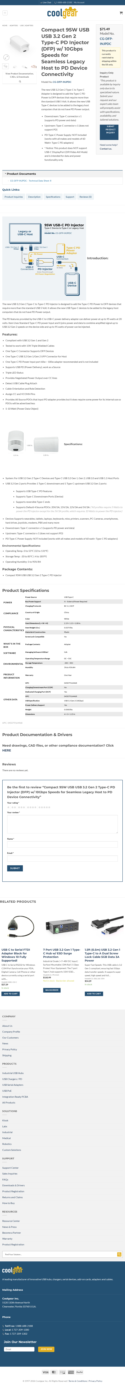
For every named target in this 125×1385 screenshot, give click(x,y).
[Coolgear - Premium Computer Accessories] (62, 12)
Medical (6, 1138)
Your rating (13, 802)
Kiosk (5, 1120)
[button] (5, 12)
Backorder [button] (51, 990)
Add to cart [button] (11, 994)
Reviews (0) (86, 196)
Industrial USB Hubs (13, 1073)
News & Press (9, 1226)
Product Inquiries (14, 196)
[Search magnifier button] (119, 1254)
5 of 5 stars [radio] (43, 807)
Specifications (53, 196)
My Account (79, 2)
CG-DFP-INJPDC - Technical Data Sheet (29, 181)
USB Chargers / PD (12, 1078)
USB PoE (7, 1090)
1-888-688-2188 (64, 2)
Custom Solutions (11, 1149)
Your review (13, 812)
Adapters (14, 25)
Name (10, 838)
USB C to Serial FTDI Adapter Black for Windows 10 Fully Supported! (16, 955)
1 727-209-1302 (18, 1333)
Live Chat (47, 2)
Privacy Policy (9, 1049)
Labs (4, 1126)
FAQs (5, 1179)
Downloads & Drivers (13, 1185)
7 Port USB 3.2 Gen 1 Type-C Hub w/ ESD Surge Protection (61, 953)
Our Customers (10, 1037)
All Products (8, 1102)
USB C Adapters (26, 25)
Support (70, 196)
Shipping (6, 1055)
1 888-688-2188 (24, 1325)
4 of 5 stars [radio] (31, 807)
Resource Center (11, 1220)
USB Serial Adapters (12, 1084)
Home (4, 25)
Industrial (7, 1132)
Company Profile (11, 1031)
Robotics (7, 1143)
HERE (6, 750)
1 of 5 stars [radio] (8, 807)
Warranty (7, 1238)
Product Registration (13, 1191)
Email (10, 853)
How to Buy (8, 1203)
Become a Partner (11, 1232)
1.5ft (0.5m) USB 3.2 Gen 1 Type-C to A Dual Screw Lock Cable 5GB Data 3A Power (102, 955)
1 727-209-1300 (20, 1329)
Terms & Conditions (78, 1381)
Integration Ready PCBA (15, 1096)
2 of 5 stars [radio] (13, 807)
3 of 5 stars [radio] (21, 807)
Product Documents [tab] (21, 174)
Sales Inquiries (9, 1173)
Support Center (10, 1167)
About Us (7, 1025)
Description (34, 196)
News (5, 1043)
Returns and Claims (12, 1197)
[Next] (32, 43)
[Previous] (7, 43)
